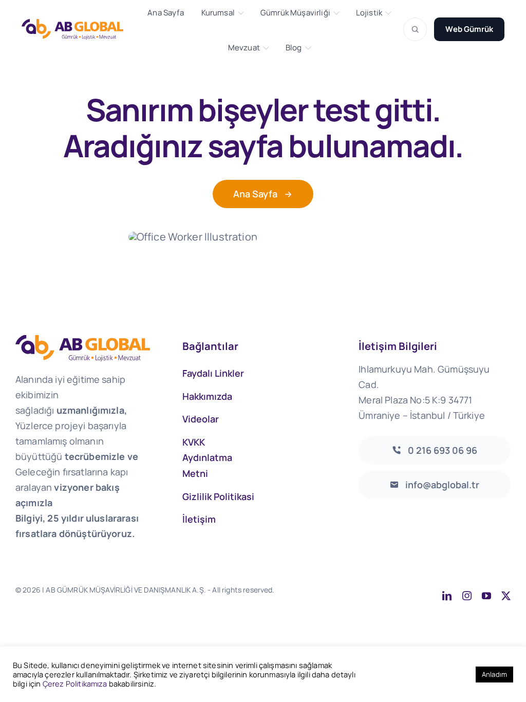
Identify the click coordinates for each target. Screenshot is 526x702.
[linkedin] (447, 595)
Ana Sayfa (165, 12)
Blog (294, 47)
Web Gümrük (469, 29)
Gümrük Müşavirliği (295, 12)
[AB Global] (78, 29)
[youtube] (486, 595)
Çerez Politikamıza (75, 683)
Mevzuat (244, 47)
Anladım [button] (494, 674)
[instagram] (467, 595)
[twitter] (506, 595)
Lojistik (369, 12)
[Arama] (415, 29)
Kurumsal (218, 12)
